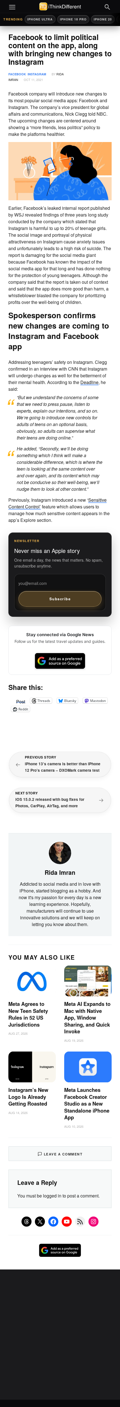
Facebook (17, 74)
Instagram (37, 74)
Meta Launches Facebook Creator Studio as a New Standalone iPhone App (86, 1103)
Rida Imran (60, 872)
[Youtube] (67, 1222)
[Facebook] (53, 1222)
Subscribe (60, 598)
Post (20, 700)
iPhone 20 (103, 19)
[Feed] (80, 1222)
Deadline (89, 382)
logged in (52, 1195)
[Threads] (26, 1222)
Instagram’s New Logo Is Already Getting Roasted (28, 1096)
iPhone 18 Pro (73, 19)
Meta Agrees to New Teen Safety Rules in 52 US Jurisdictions (28, 1014)
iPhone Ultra (40, 19)
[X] (40, 1222)
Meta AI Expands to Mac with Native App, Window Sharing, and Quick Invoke (87, 1017)
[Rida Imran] (60, 852)
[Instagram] (93, 1222)
